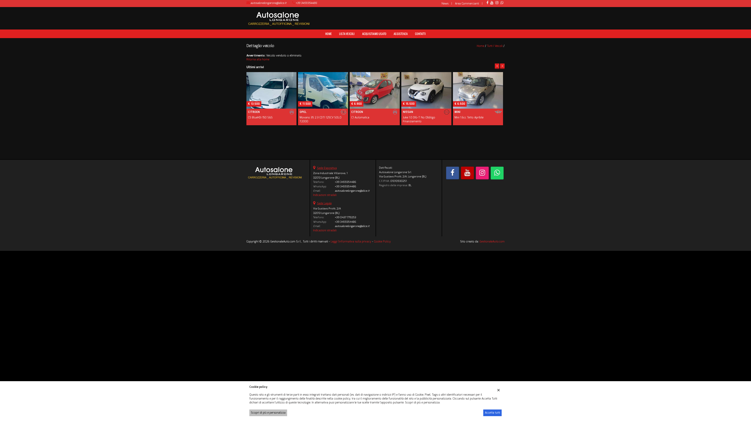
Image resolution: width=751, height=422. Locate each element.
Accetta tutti (492, 413)
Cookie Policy (382, 241)
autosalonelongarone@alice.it (268, 3)
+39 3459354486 (306, 3)
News (445, 3)
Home (328, 34)
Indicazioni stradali (325, 195)
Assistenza (401, 34)
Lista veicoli (347, 34)
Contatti (420, 34)
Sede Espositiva (327, 168)
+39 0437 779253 (345, 217)
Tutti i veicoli (495, 46)
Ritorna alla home (257, 59)
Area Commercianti (467, 3)
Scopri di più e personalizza (268, 413)
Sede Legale (324, 203)
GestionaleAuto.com (492, 241)
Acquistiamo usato (374, 34)
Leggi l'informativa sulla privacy (351, 241)
